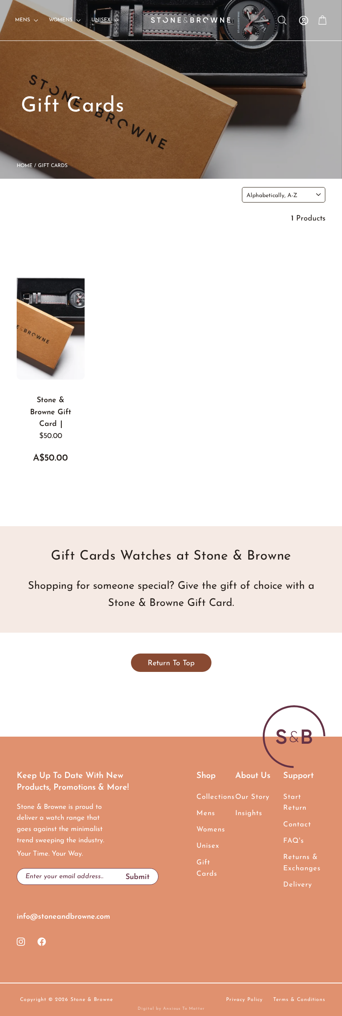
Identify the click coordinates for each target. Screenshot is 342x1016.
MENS (23, 20)
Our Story (252, 797)
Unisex (207, 845)
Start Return (295, 802)
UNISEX (101, 20)
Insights (248, 813)
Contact (297, 824)
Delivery (297, 884)
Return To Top (171, 663)
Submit (142, 876)
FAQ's (293, 840)
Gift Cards (206, 868)
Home (25, 165)
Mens (205, 813)
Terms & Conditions (299, 999)
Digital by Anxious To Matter (171, 1008)
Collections (209, 797)
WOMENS (61, 20)
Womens (209, 829)
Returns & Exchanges (302, 863)
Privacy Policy (244, 999)
